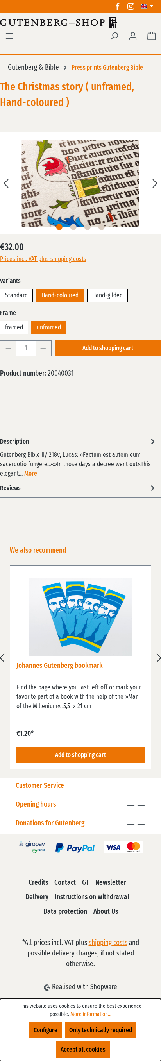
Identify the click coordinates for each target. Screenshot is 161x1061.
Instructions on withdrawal (92, 897)
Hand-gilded (107, 295)
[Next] (155, 183)
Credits (38, 882)
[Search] (114, 36)
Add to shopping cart (107, 348)
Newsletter (110, 882)
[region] (80, 658)
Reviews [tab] (10, 488)
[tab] (78, 457)
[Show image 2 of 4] (73, 227)
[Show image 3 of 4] (87, 227)
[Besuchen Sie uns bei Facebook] (117, 6)
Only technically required (100, 1030)
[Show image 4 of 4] (101, 227)
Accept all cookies (83, 1050)
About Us (105, 911)
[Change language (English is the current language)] (147, 6)
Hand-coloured (60, 295)
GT (85, 882)
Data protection (65, 911)
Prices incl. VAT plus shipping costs (43, 259)
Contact (65, 882)
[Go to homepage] (80, 22)
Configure (45, 1030)
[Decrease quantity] (8, 348)
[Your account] (132, 36)
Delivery (36, 897)
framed (14, 327)
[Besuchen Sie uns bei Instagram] (130, 6)
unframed (49, 327)
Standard (16, 295)
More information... (90, 1014)
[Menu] (9, 36)
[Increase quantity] (43, 348)
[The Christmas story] (80, 183)
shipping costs (108, 942)
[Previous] (6, 183)
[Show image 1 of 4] (59, 227)
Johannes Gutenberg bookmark (59, 665)
